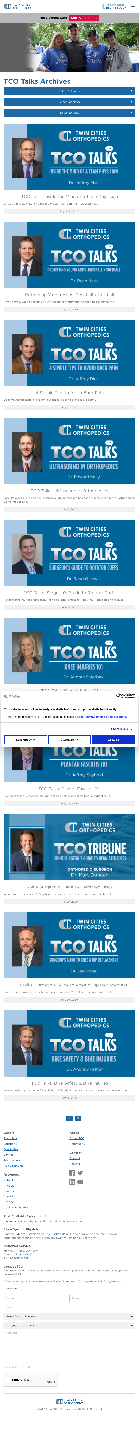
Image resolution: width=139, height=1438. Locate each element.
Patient (8, 1180)
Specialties (11, 1149)
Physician (10, 1185)
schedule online (64, 1234)
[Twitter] (79, 1172)
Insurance (10, 1191)
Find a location (14, 1221)
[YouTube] (79, 1182)
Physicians (10, 1138)
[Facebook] (73, 1172)
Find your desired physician (22, 1234)
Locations (10, 1143)
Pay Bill (9, 1196)
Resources (11, 1174)
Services (9, 1154)
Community (77, 1143)
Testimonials (12, 1160)
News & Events (13, 1165)
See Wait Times (84, 17)
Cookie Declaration (16, 1207)
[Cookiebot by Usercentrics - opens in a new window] (119, 696)
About (74, 1133)
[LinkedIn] (73, 1182)
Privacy (9, 1202)
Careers (75, 1163)
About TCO (77, 1138)
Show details (119, 728)
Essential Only (25, 739)
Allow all (113, 739)
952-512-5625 (23, 1254)
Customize (67, 739)
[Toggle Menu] (133, 6)
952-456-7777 (116, 8)
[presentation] (30, 1380)
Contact (76, 1153)
